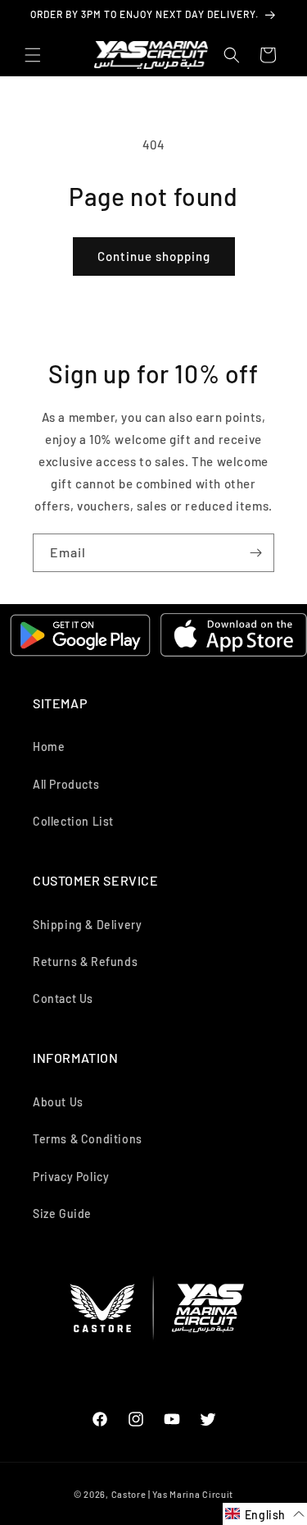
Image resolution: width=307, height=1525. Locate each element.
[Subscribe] (255, 553)
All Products (66, 784)
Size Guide (62, 1213)
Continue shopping (153, 256)
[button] (33, 55)
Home (49, 746)
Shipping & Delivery (87, 925)
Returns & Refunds (85, 962)
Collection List (73, 821)
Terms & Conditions (87, 1139)
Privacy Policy (71, 1177)
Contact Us (63, 998)
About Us (58, 1102)
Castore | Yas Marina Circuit (172, 1494)
